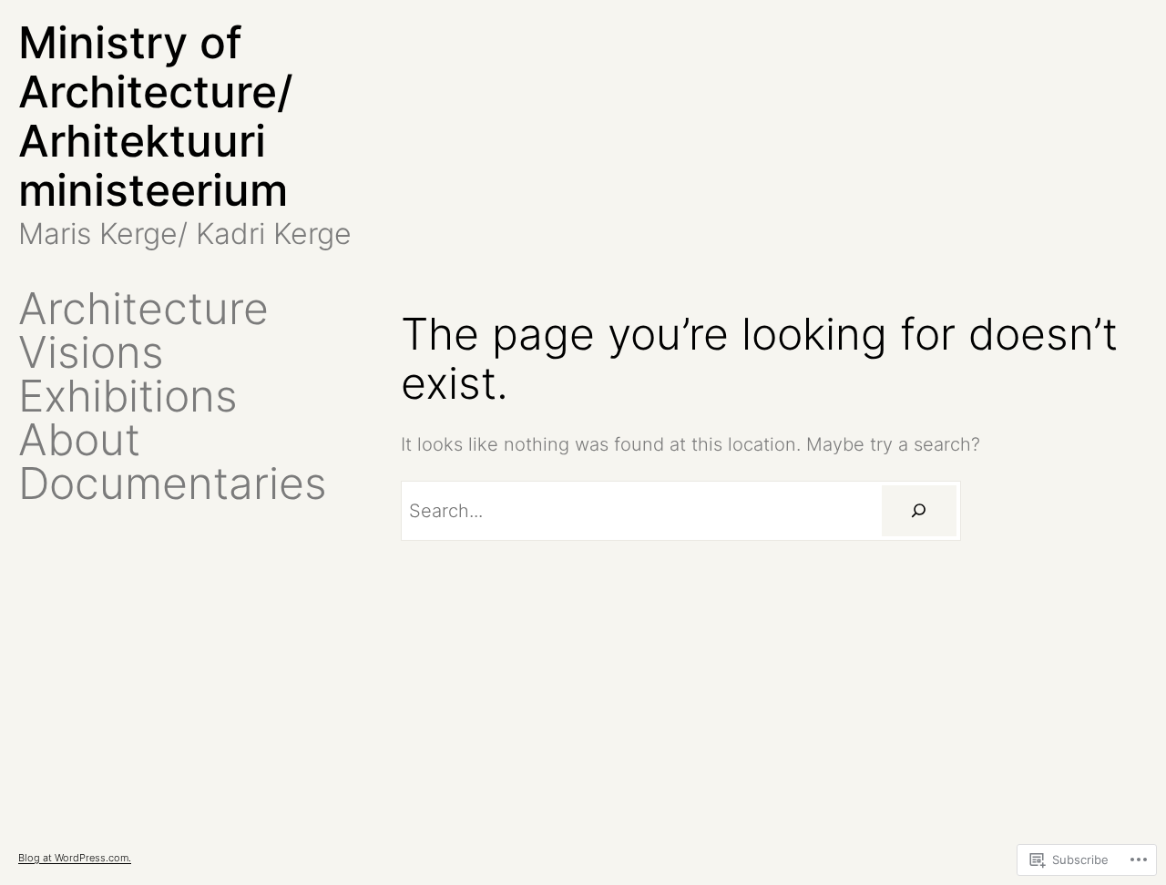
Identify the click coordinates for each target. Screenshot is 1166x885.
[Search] (919, 510)
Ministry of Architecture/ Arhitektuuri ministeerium (155, 116)
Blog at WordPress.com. (74, 857)
